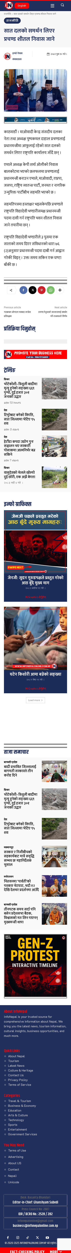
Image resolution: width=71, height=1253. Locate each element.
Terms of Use (17, 1150)
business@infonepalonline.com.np (35, 1226)
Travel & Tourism (19, 1101)
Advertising (15, 1157)
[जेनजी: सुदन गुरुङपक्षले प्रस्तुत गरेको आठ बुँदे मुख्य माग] (35, 542)
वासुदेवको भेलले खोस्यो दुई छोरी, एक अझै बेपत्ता (19, 475)
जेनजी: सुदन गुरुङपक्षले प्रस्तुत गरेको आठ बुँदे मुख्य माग (36, 580)
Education (14, 1110)
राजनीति (7, 13)
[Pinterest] (42, 290)
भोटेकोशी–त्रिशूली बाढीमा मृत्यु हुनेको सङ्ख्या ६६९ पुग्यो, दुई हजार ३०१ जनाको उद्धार (20, 390)
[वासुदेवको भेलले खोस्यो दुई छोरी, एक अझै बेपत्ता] (54, 477)
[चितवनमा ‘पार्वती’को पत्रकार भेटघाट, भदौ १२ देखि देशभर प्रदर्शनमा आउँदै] (54, 886)
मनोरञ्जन (8, 876)
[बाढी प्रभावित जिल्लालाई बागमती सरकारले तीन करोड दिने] (54, 771)
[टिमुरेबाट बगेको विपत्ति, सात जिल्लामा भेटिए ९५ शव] (54, 419)
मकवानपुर (8, 847)
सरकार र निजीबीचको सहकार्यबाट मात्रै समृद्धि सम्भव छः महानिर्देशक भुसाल (19, 858)
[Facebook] (23, 290)
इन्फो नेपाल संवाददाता (17, 56)
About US (14, 1163)
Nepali (12, 1176)
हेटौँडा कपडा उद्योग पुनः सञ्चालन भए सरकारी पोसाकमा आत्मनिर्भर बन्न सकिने (19, 448)
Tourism (13, 1061)
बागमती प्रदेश (10, 762)
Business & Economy (22, 1105)
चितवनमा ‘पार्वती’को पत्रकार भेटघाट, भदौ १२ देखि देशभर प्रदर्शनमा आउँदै (21, 886)
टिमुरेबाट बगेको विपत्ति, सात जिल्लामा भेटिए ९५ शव (19, 419)
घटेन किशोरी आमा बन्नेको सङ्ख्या (35, 674)
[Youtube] (47, 1238)
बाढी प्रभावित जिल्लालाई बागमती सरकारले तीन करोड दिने (20, 771)
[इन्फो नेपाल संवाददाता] (8, 56)
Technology (16, 1120)
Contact (13, 1169)
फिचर (6, 379)
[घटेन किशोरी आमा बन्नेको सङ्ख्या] (35, 638)
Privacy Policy (18, 1080)
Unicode (13, 1182)
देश (5, 410)
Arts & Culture (18, 1115)
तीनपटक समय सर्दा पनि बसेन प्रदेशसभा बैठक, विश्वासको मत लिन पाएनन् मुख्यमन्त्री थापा (21, 915)
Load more (34, 700)
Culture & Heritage (20, 1070)
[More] (60, 290)
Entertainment (17, 1129)
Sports (12, 1124)
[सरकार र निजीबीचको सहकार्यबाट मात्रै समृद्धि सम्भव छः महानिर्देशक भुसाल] (54, 856)
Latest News (16, 1065)
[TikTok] (28, 1238)
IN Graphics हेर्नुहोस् (35, 597)
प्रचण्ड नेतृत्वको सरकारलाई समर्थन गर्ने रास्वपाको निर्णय (52, 314)
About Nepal (16, 1056)
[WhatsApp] (51, 290)
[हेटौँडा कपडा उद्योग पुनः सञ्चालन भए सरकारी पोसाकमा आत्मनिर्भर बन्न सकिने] (54, 446)
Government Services (22, 1134)
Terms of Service (19, 1084)
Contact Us (16, 1075)
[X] (32, 290)
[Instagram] (18, 1238)
